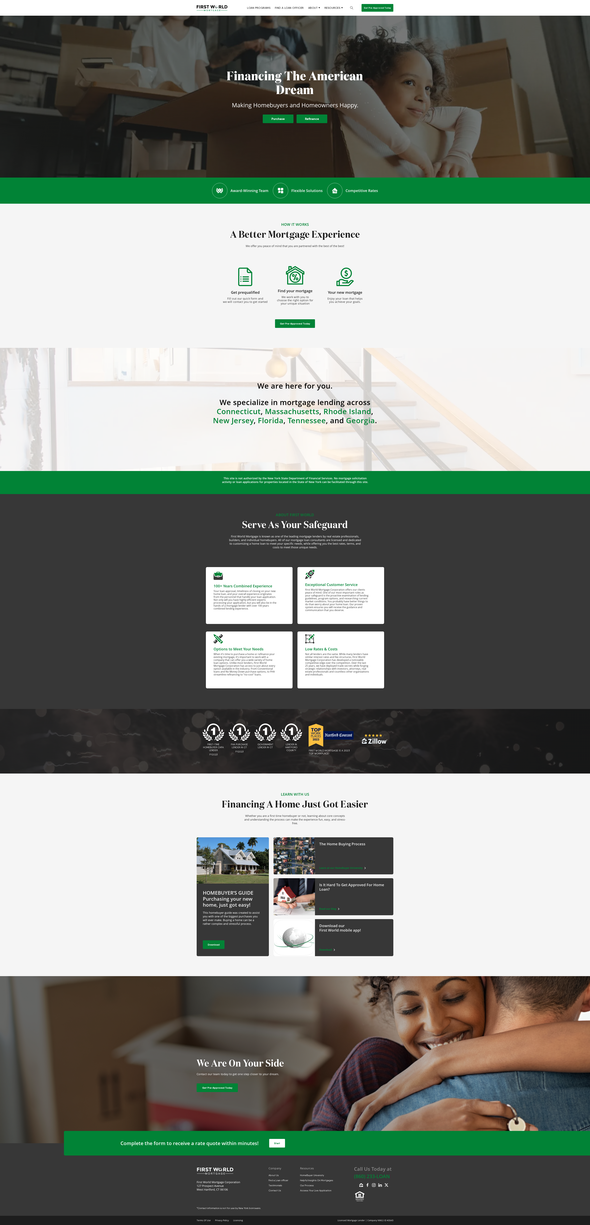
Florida (270, 420)
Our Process (307, 1185)
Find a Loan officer (278, 1180)
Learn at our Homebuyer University (341, 867)
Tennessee (307, 420)
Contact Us (275, 1190)
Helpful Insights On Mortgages (316, 1180)
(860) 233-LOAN (372, 1176)
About (313, 7)
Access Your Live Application (315, 1190)
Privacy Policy (222, 1220)
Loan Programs (258, 7)
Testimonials (275, 1185)
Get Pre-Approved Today (377, 8)
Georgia (360, 420)
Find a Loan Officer (289, 7)
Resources (332, 7)
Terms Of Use (204, 1220)
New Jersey (233, 420)
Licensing (238, 1220)
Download (214, 944)
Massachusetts (292, 411)
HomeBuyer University (312, 1175)
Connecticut (239, 411)
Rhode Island (347, 411)
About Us (274, 1175)
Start (277, 1143)
